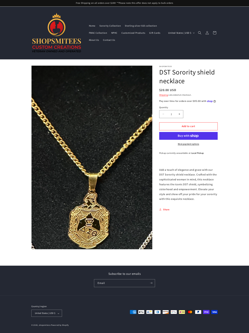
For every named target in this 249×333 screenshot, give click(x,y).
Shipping (163, 95)
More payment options (188, 144)
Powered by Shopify (60, 325)
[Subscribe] (151, 283)
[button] (199, 33)
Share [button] (166, 209)
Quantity (163, 107)
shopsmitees (45, 325)
